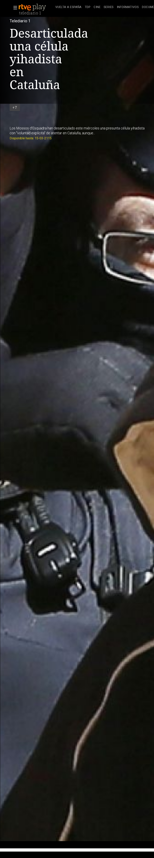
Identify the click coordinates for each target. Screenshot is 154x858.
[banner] (36, 7)
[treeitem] (68, 7)
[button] (14, 7)
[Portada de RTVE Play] (32, 7)
